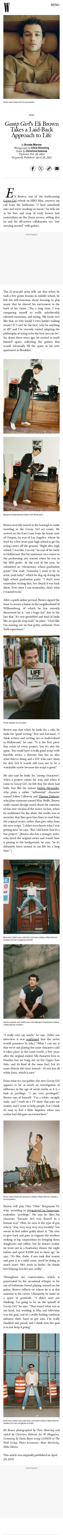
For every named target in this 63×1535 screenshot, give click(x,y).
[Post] (41, 168)
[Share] (32, 168)
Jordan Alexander (48, 788)
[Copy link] (49, 168)
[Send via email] (57, 168)
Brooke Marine (33, 144)
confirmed (32, 1039)
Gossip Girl (10, 201)
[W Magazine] (6, 7)
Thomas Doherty (48, 796)
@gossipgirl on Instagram (43, 1210)
